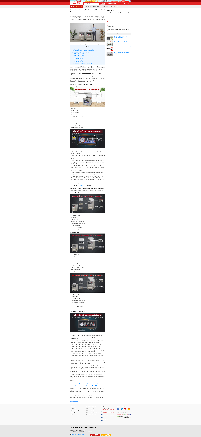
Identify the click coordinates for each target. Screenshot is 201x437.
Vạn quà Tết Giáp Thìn (114, 6)
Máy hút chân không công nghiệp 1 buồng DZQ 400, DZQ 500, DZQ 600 (86, 56)
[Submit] (98, 4)
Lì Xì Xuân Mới (105, 6)
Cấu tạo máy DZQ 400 (78, 58)
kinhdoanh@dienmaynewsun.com (78, 434)
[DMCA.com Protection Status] (120, 417)
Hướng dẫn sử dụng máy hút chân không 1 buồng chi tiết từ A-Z (119, 29)
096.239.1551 (111, 418)
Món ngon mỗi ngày (127, 3)
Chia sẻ (72, 401)
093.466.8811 (74, 433)
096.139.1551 (105, 418)
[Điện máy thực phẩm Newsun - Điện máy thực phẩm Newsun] (76, 3)
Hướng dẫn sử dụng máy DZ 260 (80, 55)
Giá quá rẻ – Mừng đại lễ (97, 6)
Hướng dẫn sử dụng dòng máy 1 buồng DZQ (82, 63)
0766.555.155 (111, 409)
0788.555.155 (111, 412)
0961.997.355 (105, 409)
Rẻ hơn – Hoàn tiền (87, 6)
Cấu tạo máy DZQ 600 (78, 61)
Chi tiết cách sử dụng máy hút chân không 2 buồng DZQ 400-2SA (119, 20)
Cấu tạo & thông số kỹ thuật (79, 53)
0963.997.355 (105, 412)
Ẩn (89, 46)
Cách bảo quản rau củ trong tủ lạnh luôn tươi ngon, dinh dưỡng (118, 12)
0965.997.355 (105, 415)
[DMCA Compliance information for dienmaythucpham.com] (127, 417)
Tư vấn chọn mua (120, 3)
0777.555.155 (111, 415)
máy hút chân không (82, 185)
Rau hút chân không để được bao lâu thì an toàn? (116, 16)
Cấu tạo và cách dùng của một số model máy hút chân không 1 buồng (83, 50)
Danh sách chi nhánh (112, 3)
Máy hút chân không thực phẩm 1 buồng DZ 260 (81, 52)
